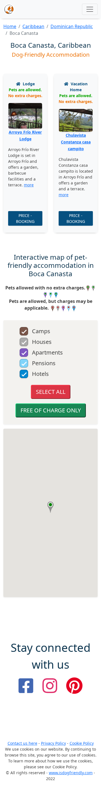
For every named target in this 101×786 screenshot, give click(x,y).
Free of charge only (50, 410)
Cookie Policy (82, 743)
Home (9, 26)
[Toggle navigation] (90, 9)
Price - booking (25, 218)
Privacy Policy (53, 743)
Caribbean (33, 26)
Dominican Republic (71, 26)
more (29, 185)
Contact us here (22, 743)
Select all (50, 392)
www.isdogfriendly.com (71, 772)
